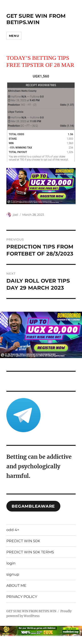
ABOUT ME (16, 585)
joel (15, 214)
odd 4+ (12, 530)
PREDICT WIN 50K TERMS (30, 552)
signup (12, 574)
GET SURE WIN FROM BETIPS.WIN (36, 19)
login (10, 563)
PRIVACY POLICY (21, 596)
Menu (14, 36)
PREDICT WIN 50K (23, 541)
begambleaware (33, 506)
